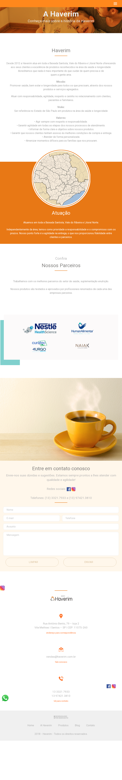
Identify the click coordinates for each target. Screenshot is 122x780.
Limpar (33, 562)
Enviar (88, 562)
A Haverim (46, 725)
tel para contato (61, 701)
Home (30, 725)
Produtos (63, 725)
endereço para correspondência (61, 633)
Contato (90, 725)
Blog (77, 725)
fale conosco (61, 662)
